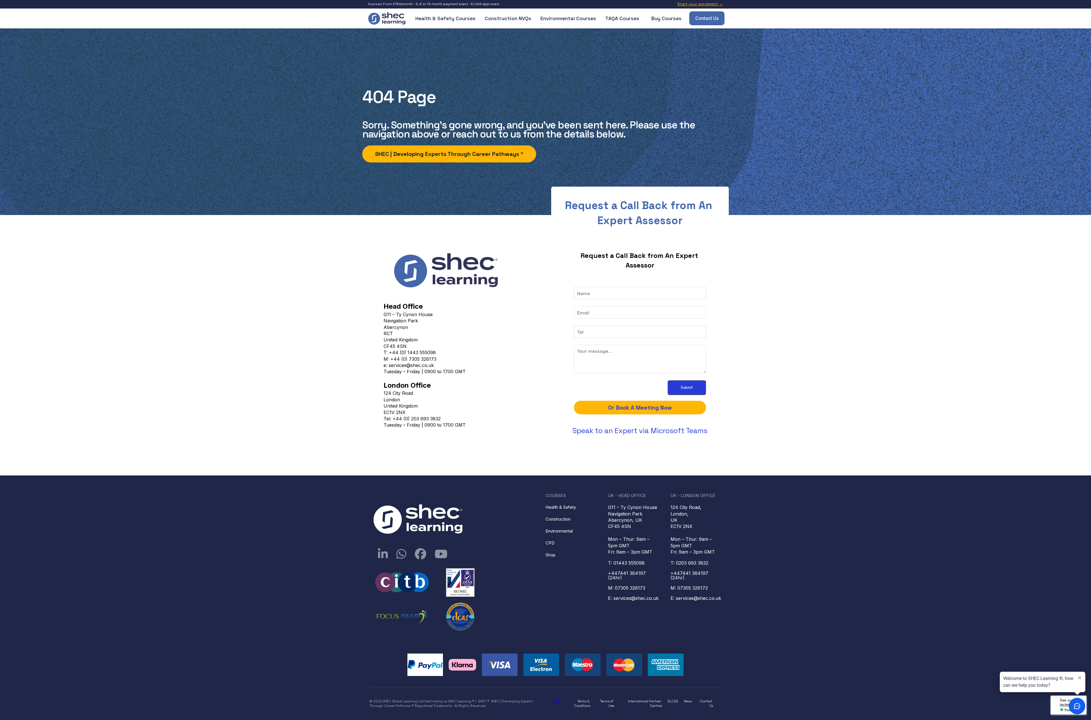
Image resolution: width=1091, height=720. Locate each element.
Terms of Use (607, 703)
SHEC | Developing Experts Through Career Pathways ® (449, 154)
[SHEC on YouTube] (441, 554)
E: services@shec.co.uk (633, 598)
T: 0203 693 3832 (689, 563)
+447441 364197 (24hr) (627, 575)
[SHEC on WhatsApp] (401, 554)
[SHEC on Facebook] (420, 554)
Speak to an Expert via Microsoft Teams (639, 430)
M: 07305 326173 (626, 588)
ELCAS (673, 701)
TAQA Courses (622, 18)
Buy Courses (666, 18)
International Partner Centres (645, 703)
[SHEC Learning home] (387, 18)
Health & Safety (561, 507)
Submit (687, 387)
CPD (550, 543)
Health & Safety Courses (445, 18)
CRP (556, 702)
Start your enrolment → (700, 4)
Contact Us (707, 18)
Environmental (559, 531)
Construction (558, 519)
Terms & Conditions (582, 703)
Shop (550, 555)
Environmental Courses (568, 18)
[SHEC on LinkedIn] (383, 554)
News (688, 701)
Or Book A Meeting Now (640, 407)
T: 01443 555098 (626, 563)
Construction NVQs (508, 18)
